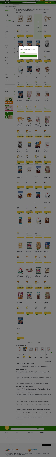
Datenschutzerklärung (23, 52)
